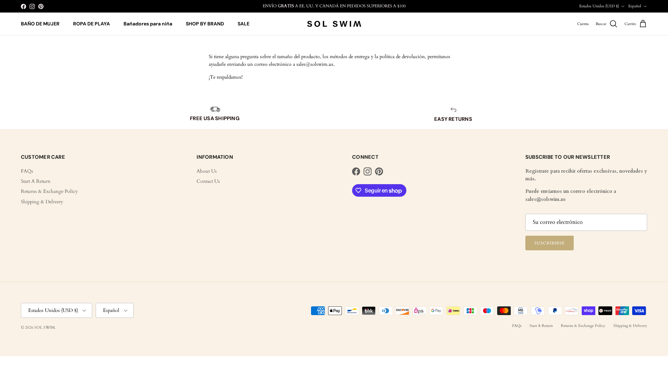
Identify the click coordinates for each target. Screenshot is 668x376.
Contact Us (208, 181)
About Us (207, 171)
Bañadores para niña (148, 24)
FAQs (27, 171)
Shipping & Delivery (42, 201)
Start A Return (35, 181)
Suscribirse (549, 243)
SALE (243, 24)
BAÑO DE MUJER (40, 24)
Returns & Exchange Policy (49, 191)
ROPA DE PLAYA (91, 24)
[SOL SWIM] (334, 24)
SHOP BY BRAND (205, 24)
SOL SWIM (44, 327)
